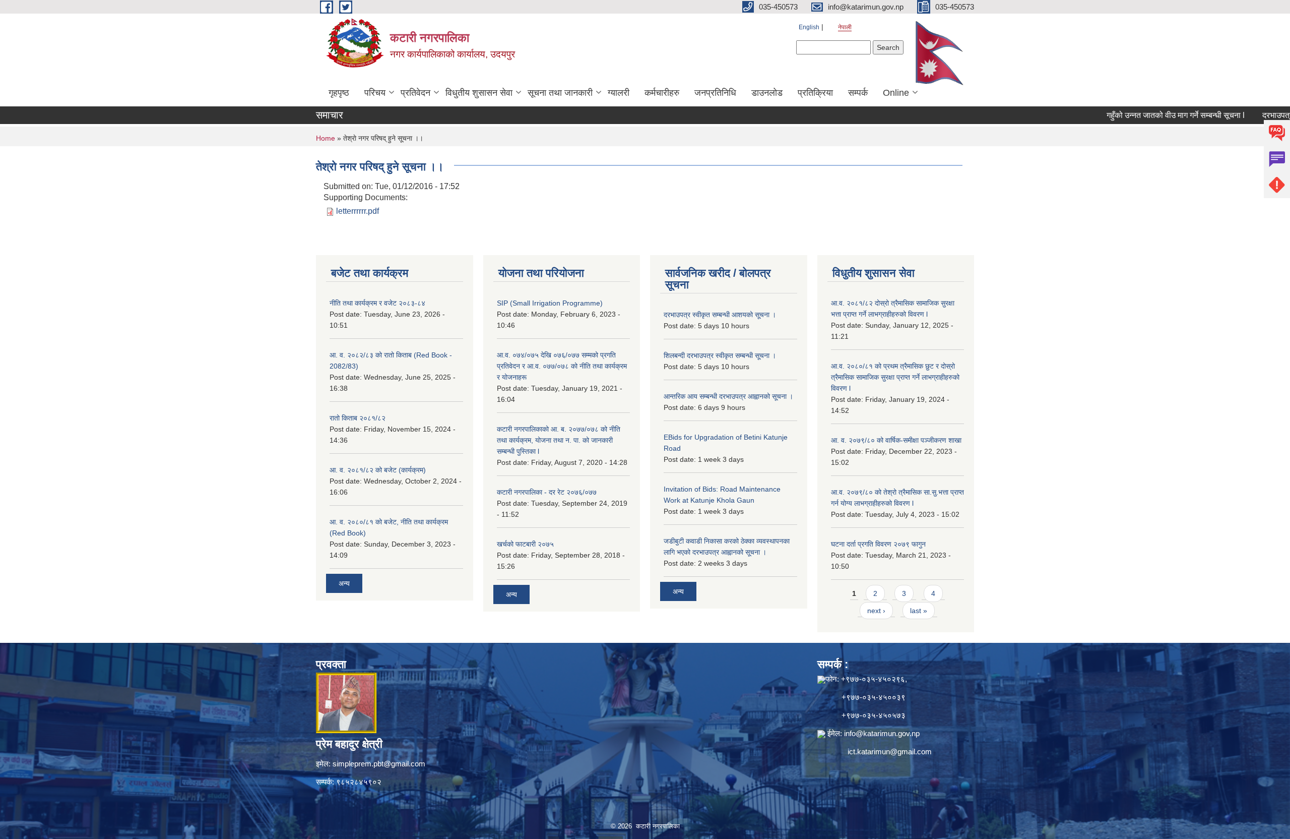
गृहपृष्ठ (339, 93)
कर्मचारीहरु (661, 93)
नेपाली (845, 27)
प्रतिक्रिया (815, 93)
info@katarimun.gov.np (882, 733)
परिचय (374, 93)
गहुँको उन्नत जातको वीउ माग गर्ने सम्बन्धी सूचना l (1147, 115)
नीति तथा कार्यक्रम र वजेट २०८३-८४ (377, 303)
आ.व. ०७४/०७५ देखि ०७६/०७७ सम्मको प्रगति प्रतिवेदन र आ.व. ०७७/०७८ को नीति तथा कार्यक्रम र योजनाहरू (562, 366)
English (809, 27)
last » (918, 611)
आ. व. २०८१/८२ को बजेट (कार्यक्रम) (378, 470)
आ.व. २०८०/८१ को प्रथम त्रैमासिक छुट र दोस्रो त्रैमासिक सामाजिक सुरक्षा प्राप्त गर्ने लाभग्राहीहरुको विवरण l (895, 377)
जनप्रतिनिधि (715, 93)
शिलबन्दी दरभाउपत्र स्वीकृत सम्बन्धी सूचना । (720, 355)
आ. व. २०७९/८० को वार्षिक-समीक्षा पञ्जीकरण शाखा (896, 440)
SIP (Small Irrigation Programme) (550, 303)
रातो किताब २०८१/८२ (357, 418)
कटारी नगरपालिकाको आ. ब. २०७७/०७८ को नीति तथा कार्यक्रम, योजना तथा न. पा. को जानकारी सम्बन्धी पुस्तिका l (558, 440)
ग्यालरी (618, 93)
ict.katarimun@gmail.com (890, 751)
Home (325, 138)
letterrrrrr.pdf (357, 211)
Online (896, 93)
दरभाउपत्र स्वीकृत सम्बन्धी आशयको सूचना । (720, 315)
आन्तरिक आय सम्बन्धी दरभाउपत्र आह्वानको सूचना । (728, 396)
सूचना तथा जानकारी (560, 93)
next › (876, 611)
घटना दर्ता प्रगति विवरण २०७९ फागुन (878, 544)
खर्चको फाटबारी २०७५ (525, 544)
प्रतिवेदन (415, 93)
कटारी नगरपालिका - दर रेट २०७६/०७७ (547, 492)
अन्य (344, 583)
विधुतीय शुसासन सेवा (478, 93)
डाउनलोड (767, 93)
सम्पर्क (858, 93)
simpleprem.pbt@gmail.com (379, 763)
